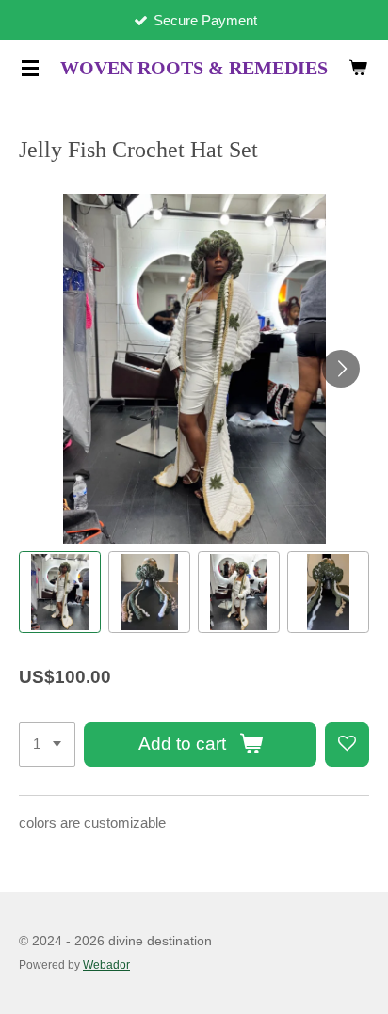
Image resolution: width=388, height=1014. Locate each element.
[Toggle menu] (30, 68)
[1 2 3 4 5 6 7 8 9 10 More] (47, 744)
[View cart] (358, 68)
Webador (106, 965)
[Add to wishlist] (347, 744)
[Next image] (341, 369)
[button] (60, 592)
